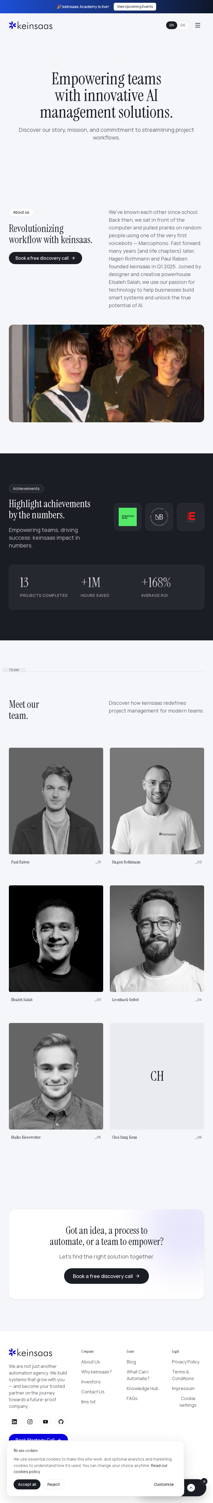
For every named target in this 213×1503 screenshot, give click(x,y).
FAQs (132, 1398)
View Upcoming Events (135, 6)
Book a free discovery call (42, 258)
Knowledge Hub (142, 1388)
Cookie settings (188, 1401)
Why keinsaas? (96, 1372)
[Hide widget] (204, 1481)
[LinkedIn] (14, 1421)
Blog (131, 1362)
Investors (91, 1382)
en (171, 25)
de (183, 25)
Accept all (27, 1484)
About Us (90, 1362)
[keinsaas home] (30, 25)
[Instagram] (30, 1421)
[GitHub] (61, 1421)
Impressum (183, 1388)
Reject (53, 1484)
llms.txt (88, 1402)
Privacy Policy (185, 1362)
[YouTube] (45, 1421)
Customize (164, 1484)
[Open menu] (198, 25)
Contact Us (93, 1392)
